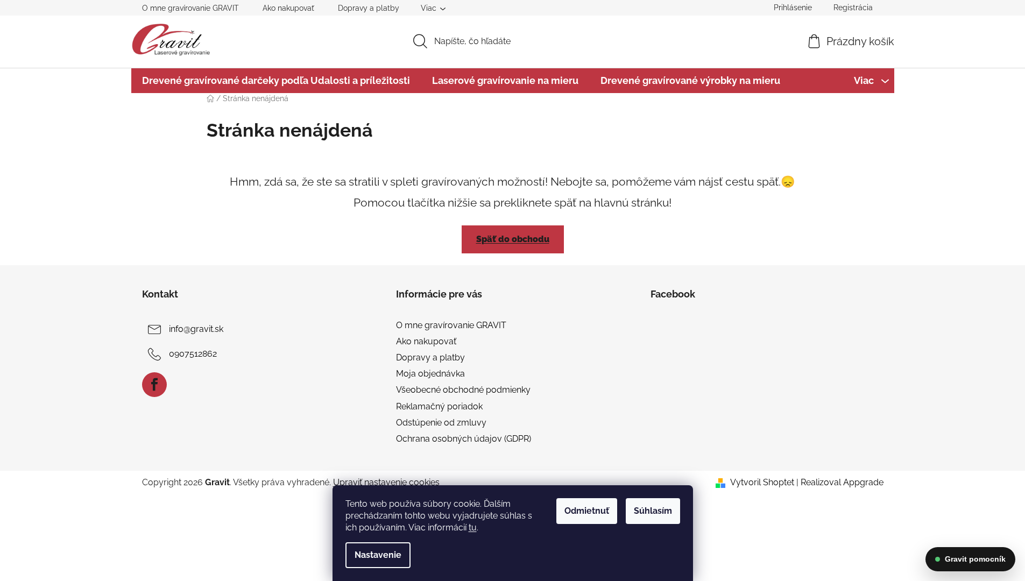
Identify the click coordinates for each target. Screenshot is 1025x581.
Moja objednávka (430, 374)
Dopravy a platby (368, 8)
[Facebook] (154, 384)
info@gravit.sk (196, 329)
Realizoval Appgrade (842, 482)
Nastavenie (378, 555)
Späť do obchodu (512, 239)
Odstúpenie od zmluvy (441, 422)
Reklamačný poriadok (439, 406)
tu (473, 527)
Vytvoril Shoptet (762, 482)
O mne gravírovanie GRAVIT (190, 8)
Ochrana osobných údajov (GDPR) (463, 439)
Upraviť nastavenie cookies (386, 482)
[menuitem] (276, 80)
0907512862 (193, 354)
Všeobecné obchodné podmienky (463, 390)
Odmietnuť (586, 511)
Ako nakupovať (288, 8)
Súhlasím (653, 511)
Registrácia (853, 7)
